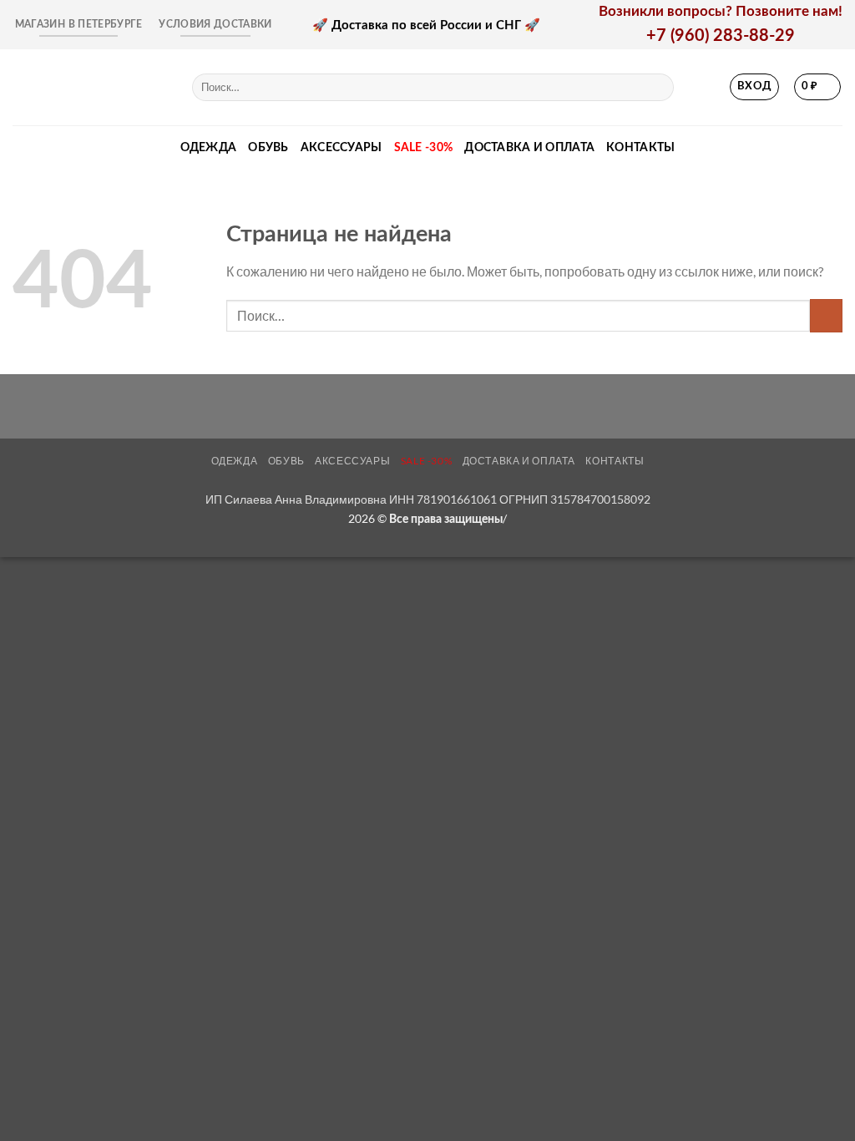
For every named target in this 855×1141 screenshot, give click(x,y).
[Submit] (657, 87)
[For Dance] (90, 87)
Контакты (640, 147)
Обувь (268, 147)
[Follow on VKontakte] (705, 86)
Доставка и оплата (529, 147)
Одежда (208, 147)
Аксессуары (341, 147)
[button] (755, 87)
